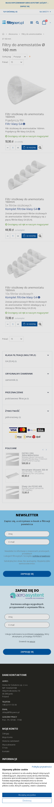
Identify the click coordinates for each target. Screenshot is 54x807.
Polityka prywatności (42, 766)
